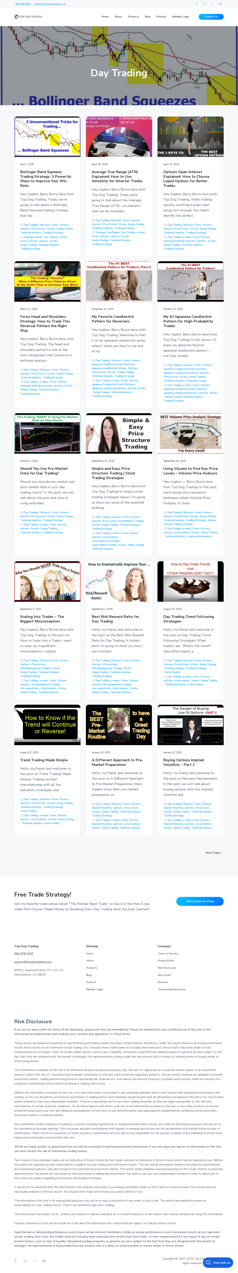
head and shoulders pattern (180, 241)
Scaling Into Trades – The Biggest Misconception (42, 619)
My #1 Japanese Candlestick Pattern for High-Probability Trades (188, 321)
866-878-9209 (22, 3)
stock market (110, 537)
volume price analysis (199, 536)
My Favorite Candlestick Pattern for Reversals (113, 319)
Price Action (38, 228)
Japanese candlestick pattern (109, 388)
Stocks (51, 228)
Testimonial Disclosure (171, 989)
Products (91, 968)
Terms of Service (168, 953)
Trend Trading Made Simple (44, 760)
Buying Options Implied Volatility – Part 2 (183, 762)
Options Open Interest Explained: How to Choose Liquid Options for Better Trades (186, 179)
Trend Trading (172, 672)
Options (25, 228)
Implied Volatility (102, 808)
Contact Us (211, 16)
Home (89, 953)
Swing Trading (65, 228)
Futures (64, 225)
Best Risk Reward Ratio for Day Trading (115, 619)
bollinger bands (33, 237)
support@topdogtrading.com (50, 3)
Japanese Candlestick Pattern (109, 368)
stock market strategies (106, 541)
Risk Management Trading (35, 668)
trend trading (195, 684)
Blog (89, 975)
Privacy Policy (166, 960)
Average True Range (107, 232)
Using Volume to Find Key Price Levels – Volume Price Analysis (190, 471)
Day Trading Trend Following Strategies (188, 619)
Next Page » (213, 853)
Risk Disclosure (167, 968)
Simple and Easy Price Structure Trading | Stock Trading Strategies (113, 473)
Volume (212, 520)
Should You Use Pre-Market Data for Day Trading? (44, 471)
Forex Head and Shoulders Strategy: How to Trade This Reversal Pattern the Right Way (45, 323)
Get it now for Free (200, 901)
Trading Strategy (53, 232)
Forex (55, 225)
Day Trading (31, 225)
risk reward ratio (29, 688)
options (43, 241)
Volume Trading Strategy (178, 524)
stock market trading (104, 545)
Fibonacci (45, 225)
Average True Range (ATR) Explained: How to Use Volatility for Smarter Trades (117, 177)
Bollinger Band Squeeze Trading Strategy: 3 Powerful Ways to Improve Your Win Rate (45, 179)
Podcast (91, 982)
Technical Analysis (30, 232)
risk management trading (45, 684)
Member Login (94, 989)
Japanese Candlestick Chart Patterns (113, 364)
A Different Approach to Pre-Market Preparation (117, 762)
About (90, 960)
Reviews (163, 982)
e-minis (63, 237)
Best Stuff (164, 975)
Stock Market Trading (131, 521)
